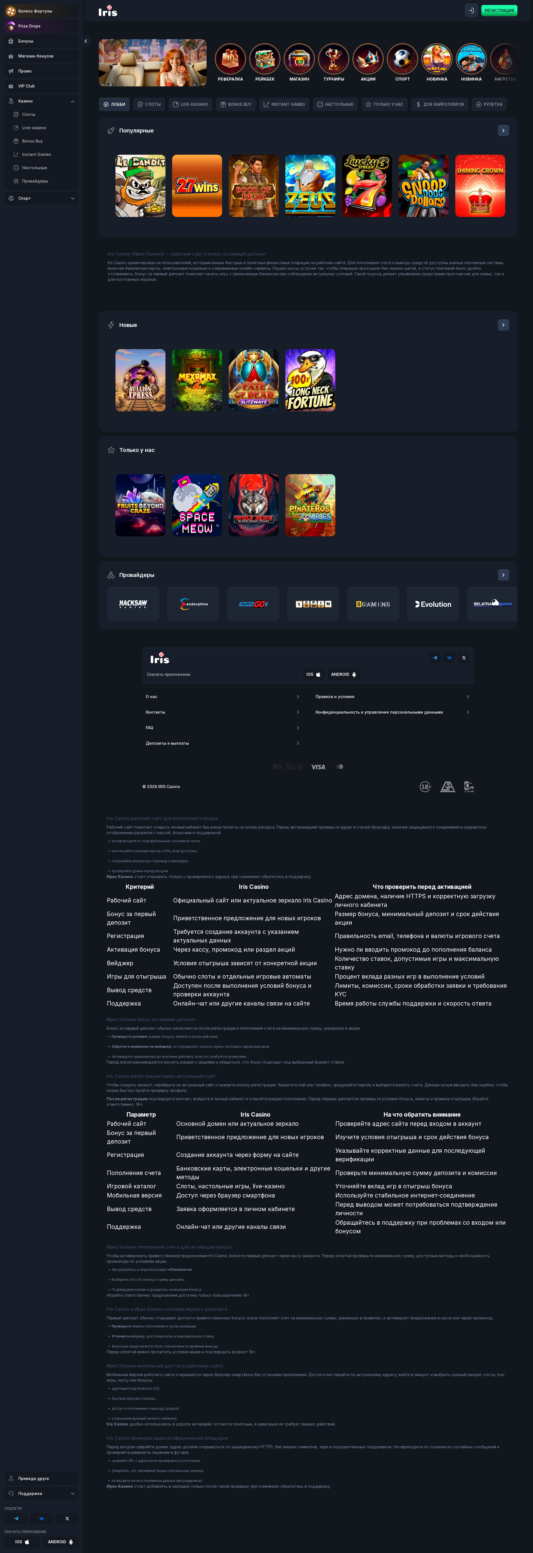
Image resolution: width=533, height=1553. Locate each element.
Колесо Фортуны (35, 11)
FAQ (149, 727)
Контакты (155, 712)
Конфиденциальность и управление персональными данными (379, 712)
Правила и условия (335, 696)
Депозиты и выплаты (167, 743)
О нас (151, 696)
